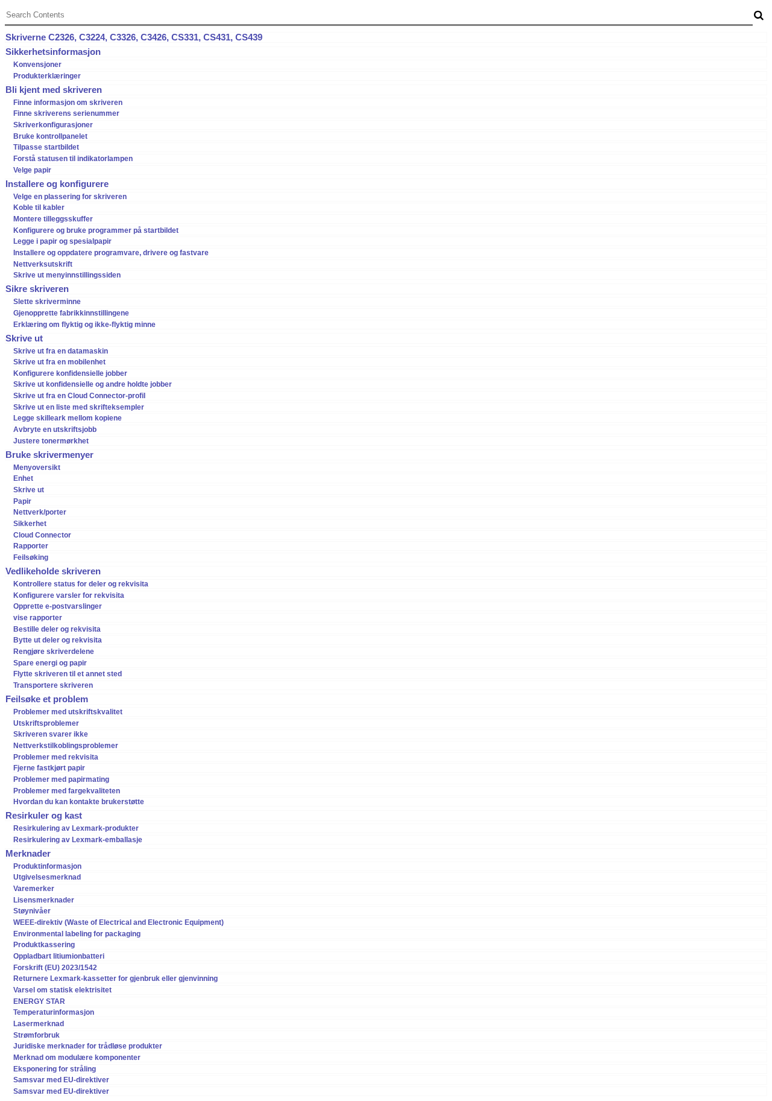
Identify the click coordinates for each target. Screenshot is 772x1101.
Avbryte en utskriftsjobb (54, 429)
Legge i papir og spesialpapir (62, 241)
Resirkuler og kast (43, 815)
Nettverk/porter (39, 512)
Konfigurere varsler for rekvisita (68, 595)
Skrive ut (24, 338)
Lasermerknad (38, 1024)
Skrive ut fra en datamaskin (60, 351)
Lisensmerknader (43, 900)
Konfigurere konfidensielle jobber (70, 373)
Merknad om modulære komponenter (77, 1057)
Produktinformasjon (47, 866)
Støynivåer (32, 911)
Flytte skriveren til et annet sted (67, 674)
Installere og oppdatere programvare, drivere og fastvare (111, 253)
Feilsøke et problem (46, 699)
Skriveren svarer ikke (50, 734)
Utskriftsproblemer (46, 723)
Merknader (28, 853)
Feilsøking (30, 557)
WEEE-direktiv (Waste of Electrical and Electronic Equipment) (118, 922)
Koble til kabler (39, 207)
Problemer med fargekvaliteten (66, 791)
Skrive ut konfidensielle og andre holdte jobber (92, 384)
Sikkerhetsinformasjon (53, 52)
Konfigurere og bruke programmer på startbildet (96, 230)
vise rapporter (37, 618)
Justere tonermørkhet (51, 441)
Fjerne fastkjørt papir (49, 768)
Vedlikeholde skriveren (53, 571)
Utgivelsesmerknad (47, 877)
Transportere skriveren (53, 685)
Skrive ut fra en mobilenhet (59, 362)
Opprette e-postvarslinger (57, 606)
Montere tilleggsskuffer (53, 219)
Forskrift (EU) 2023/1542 (55, 967)
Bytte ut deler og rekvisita (57, 640)
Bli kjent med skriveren (53, 90)
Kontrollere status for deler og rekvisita (80, 584)
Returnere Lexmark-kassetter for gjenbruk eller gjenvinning (115, 978)
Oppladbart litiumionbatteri (58, 956)
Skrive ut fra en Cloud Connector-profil (79, 396)
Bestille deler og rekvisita (57, 629)
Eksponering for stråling (54, 1069)
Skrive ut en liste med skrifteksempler (78, 407)
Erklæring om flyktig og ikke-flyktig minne (84, 324)
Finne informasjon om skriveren (67, 102)
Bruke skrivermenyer (49, 455)
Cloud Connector (42, 535)
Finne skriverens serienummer (66, 113)
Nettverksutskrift (42, 264)
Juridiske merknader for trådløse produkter (87, 1046)
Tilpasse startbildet (46, 147)
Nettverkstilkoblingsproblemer (65, 745)
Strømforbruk (36, 1035)
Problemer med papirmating (61, 779)
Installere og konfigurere (57, 184)
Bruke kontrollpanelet (50, 136)
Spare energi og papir (50, 663)
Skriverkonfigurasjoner (53, 125)
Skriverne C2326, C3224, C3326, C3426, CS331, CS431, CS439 (133, 37)
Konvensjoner (37, 64)
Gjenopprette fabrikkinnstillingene (71, 313)
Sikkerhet (29, 523)
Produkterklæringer (47, 76)
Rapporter (30, 546)
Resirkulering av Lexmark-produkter (76, 828)
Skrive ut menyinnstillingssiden (67, 275)
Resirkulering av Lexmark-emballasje (77, 840)
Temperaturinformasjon (53, 1012)
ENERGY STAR (39, 1001)
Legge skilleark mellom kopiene (67, 418)
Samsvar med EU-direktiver (61, 1080)
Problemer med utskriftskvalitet (67, 712)
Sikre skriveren (37, 289)
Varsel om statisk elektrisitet (62, 990)
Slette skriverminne (47, 301)
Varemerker (33, 888)
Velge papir (32, 170)
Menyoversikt (36, 467)
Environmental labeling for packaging (77, 934)
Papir (22, 501)
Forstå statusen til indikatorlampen (73, 158)
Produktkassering (44, 945)
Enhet (23, 478)
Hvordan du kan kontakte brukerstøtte (78, 802)
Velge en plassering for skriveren (70, 196)
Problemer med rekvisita (55, 757)
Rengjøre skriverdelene (53, 651)
